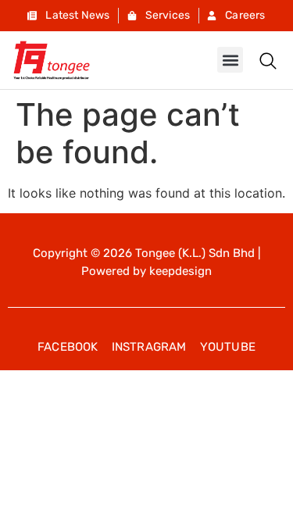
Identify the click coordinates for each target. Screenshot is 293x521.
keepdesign (180, 271)
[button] (230, 60)
